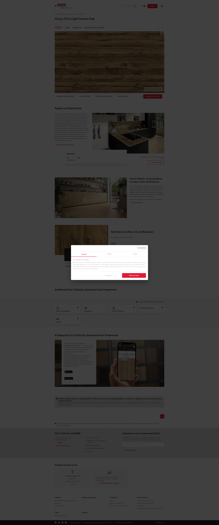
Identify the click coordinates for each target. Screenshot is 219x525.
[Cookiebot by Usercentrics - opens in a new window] (138, 248)
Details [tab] (109, 254)
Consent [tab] (83, 254)
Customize (108, 275)
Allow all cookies (134, 275)
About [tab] (135, 254)
